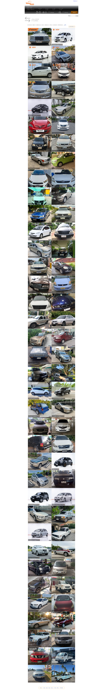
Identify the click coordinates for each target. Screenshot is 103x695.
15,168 (46, 9)
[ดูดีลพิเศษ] (40, 13)
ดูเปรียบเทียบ (72, 26)
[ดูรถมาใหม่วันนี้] (37, 13)
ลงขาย (74, 12)
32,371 (53, 9)
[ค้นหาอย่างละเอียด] (60, 13)
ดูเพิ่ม (65, 24)
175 (40, 9)
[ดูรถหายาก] (43, 13)
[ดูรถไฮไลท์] (46, 13)
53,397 (60, 9)
